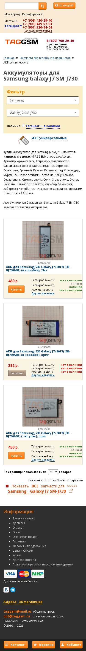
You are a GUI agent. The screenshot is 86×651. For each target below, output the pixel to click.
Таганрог (12, 26)
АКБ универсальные (49, 138)
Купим (17, 555)
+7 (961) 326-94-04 (37, 27)
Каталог (17, 644)
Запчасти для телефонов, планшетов (45, 58)
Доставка (19, 523)
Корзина (45, 644)
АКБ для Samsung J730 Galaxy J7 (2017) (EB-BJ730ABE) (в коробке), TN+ (38, 268)
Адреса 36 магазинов (22, 601)
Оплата (17, 528)
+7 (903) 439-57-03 (37, 24)
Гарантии (19, 541)
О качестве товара (25, 537)
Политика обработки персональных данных (43, 564)
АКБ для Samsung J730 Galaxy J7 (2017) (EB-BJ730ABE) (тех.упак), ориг (38, 434)
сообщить (17, 373)
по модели (66, 5)
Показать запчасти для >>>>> (43, 489)
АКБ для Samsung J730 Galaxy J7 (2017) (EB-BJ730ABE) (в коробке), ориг (38, 353)
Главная (8, 58)
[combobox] (43, 100)
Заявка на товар (24, 518)
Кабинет (72, 644)
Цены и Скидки (23, 551)
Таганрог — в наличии (43, 126)
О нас (16, 532)
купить (16, 289)
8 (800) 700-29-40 (60, 40)
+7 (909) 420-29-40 (37, 20)
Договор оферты (24, 560)
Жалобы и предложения (29, 546)
